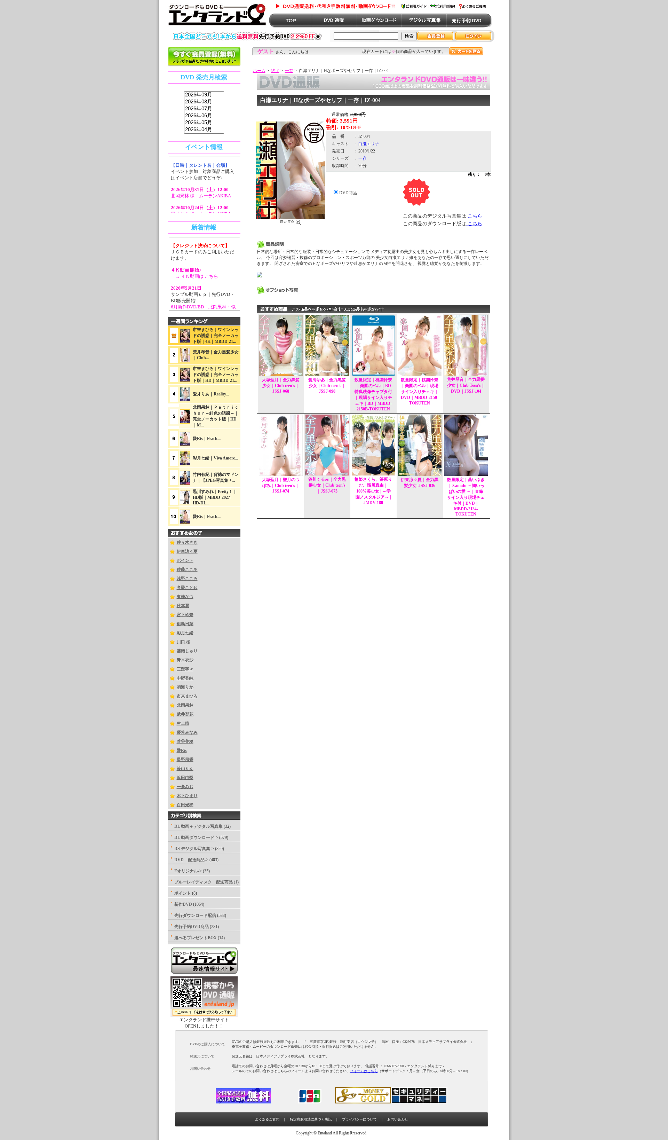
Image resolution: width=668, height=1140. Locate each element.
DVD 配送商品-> (191, 859)
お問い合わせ (397, 1119)
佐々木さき (187, 542)
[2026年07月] (204, 108)
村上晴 (183, 723)
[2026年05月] (204, 122)
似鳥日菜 (185, 623)
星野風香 (185, 759)
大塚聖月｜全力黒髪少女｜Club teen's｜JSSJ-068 (281, 385)
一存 (289, 70)
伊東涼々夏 (187, 551)
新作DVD (183, 904)
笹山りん (185, 768)
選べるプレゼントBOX (195, 937)
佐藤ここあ (187, 569)
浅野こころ (187, 578)
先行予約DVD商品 (191, 926)
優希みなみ (187, 732)
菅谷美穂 (185, 741)
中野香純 (185, 678)
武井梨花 (185, 714)
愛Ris (182, 750)
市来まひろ (187, 696)
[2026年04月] (204, 129)
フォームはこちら (364, 1071)
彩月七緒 (185, 632)
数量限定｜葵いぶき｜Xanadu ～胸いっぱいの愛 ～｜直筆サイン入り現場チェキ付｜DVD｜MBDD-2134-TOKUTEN (466, 497)
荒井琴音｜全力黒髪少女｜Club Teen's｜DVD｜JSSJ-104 (466, 385)
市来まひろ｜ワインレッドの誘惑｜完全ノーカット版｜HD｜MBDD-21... (216, 374)
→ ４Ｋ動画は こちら (194, 276)
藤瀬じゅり (187, 650)
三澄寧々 (185, 669)
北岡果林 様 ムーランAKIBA (201, 195)
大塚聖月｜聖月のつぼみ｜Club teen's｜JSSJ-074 (281, 485)
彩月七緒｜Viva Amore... (215, 458)
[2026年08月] (204, 102)
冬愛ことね (187, 587)
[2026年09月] (204, 95)
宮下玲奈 (185, 614)
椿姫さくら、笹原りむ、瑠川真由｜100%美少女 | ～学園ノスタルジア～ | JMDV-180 (373, 491)
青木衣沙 (185, 660)
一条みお (185, 786)
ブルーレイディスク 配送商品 (203, 882)
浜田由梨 (185, 777)
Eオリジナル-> (188, 870)
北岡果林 (185, 705)
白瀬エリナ (368, 143)
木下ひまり (187, 795)
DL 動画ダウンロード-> (196, 837)
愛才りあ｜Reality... (211, 394)
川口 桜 (183, 641)
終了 (275, 70)
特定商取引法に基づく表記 (311, 1119)
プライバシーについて (359, 1119)
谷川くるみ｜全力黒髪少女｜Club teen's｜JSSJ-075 (327, 485)
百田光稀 (185, 804)
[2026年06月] (204, 115)
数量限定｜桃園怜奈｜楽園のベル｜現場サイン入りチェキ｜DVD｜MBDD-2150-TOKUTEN (419, 391)
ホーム (259, 70)
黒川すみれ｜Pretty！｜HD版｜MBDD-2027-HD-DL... (215, 497)
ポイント (185, 560)
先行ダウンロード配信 (195, 915)
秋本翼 (183, 605)
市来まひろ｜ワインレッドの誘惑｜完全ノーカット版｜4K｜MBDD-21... (216, 335)
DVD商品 (348, 192)
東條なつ (185, 596)
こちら (474, 216)
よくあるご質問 (267, 1119)
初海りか (185, 687)
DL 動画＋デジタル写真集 (198, 826)
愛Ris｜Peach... (207, 438)
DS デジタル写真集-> (194, 848)
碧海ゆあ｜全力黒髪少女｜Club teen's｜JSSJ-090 (327, 385)
